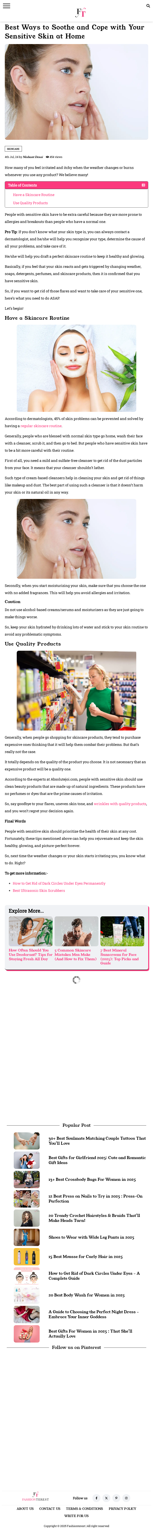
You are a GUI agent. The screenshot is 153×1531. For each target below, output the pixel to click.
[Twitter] (106, 1498)
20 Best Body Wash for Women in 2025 (87, 1295)
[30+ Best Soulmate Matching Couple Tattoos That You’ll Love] (27, 1140)
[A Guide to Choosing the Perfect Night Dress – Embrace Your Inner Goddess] (27, 1314)
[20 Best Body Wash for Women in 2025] (27, 1295)
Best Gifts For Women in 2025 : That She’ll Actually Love (90, 1333)
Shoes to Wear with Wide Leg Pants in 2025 (91, 1237)
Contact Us (49, 1509)
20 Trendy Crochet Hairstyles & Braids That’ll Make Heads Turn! (94, 1218)
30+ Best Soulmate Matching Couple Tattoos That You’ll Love (97, 1141)
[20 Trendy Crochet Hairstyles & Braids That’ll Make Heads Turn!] (27, 1218)
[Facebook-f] (96, 1498)
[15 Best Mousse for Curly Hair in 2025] (27, 1256)
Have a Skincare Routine (33, 194)
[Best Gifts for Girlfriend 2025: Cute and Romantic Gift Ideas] (27, 1160)
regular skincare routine (41, 425)
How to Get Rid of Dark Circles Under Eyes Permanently (59, 883)
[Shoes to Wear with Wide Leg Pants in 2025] (27, 1237)
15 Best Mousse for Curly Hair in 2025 (86, 1256)
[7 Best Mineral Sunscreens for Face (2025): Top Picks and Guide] (122, 931)
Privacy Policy (122, 1509)
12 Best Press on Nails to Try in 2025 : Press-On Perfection (96, 1198)
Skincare (13, 148)
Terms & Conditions (84, 1509)
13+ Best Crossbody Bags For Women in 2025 (92, 1179)
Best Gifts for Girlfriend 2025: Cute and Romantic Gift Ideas (97, 1160)
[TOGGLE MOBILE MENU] (6, 6)
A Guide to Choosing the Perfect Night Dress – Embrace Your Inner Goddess (94, 1314)
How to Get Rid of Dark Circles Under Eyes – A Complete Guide (94, 1276)
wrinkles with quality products (120, 803)
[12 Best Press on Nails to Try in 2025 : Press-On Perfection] (27, 1198)
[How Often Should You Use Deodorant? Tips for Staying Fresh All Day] (31, 931)
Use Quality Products (30, 202)
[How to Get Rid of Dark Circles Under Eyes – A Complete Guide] (27, 1275)
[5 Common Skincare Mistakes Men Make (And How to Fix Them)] (76, 931)
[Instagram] (126, 1498)
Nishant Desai (33, 157)
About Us (25, 1509)
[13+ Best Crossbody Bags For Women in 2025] (27, 1179)
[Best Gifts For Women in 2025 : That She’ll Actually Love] (27, 1333)
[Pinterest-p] (116, 1498)
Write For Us (76, 1516)
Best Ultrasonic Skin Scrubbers (39, 890)
